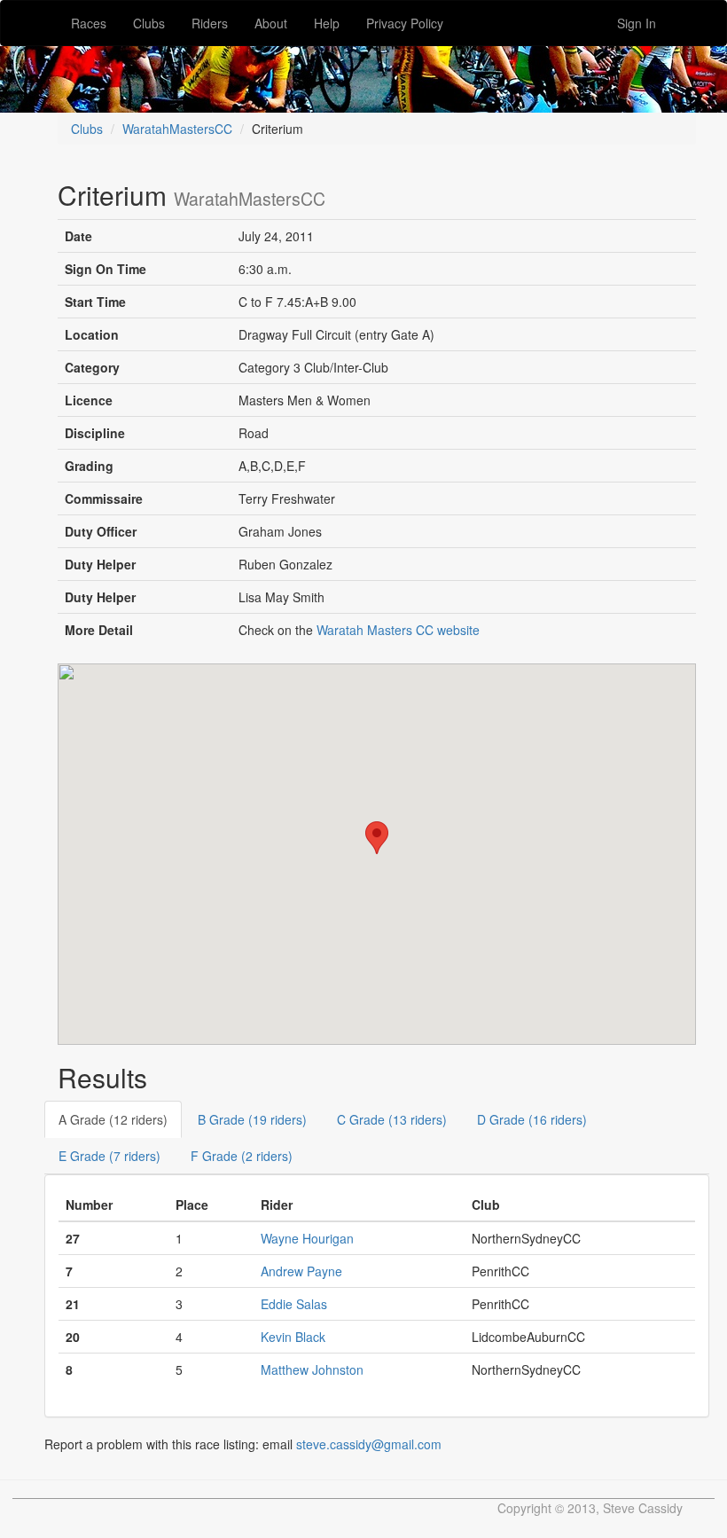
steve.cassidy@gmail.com (369, 1444)
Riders (210, 23)
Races (88, 23)
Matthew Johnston (312, 1369)
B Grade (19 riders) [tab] (252, 1119)
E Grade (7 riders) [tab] (109, 1156)
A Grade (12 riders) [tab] (113, 1119)
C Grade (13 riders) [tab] (392, 1119)
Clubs (149, 23)
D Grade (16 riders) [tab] (532, 1119)
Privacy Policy (404, 23)
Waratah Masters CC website (398, 630)
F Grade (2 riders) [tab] (242, 1156)
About (270, 23)
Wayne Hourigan (307, 1238)
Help (327, 23)
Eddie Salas (294, 1304)
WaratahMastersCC (177, 128)
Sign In (636, 23)
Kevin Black (293, 1337)
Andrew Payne (301, 1271)
